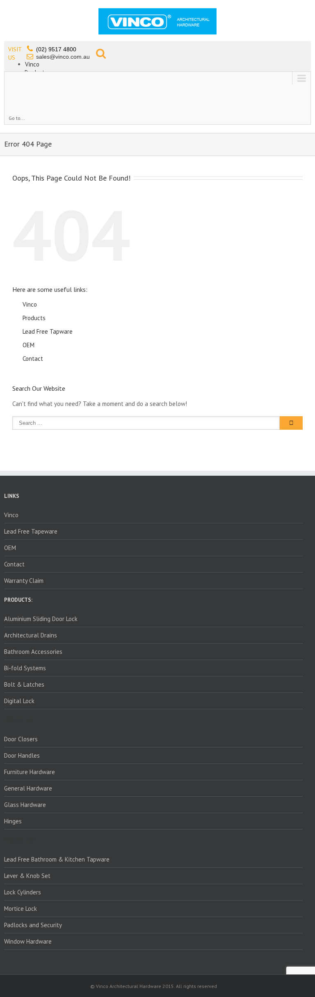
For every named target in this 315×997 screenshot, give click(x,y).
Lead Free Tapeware (30, 531)
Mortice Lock (20, 908)
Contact (33, 358)
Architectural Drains (30, 635)
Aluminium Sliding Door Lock (41, 619)
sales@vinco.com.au (63, 56)
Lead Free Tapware (48, 331)
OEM (28, 345)
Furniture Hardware (29, 772)
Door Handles (22, 755)
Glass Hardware (25, 805)
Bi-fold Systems (25, 668)
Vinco (32, 64)
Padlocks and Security (33, 925)
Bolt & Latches (24, 684)
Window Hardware (28, 941)
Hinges (13, 821)
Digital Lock (19, 701)
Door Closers (21, 739)
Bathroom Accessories (33, 651)
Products (34, 318)
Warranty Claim (23, 580)
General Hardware (28, 788)
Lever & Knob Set (27, 876)
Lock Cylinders (22, 892)
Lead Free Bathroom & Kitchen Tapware (57, 859)
